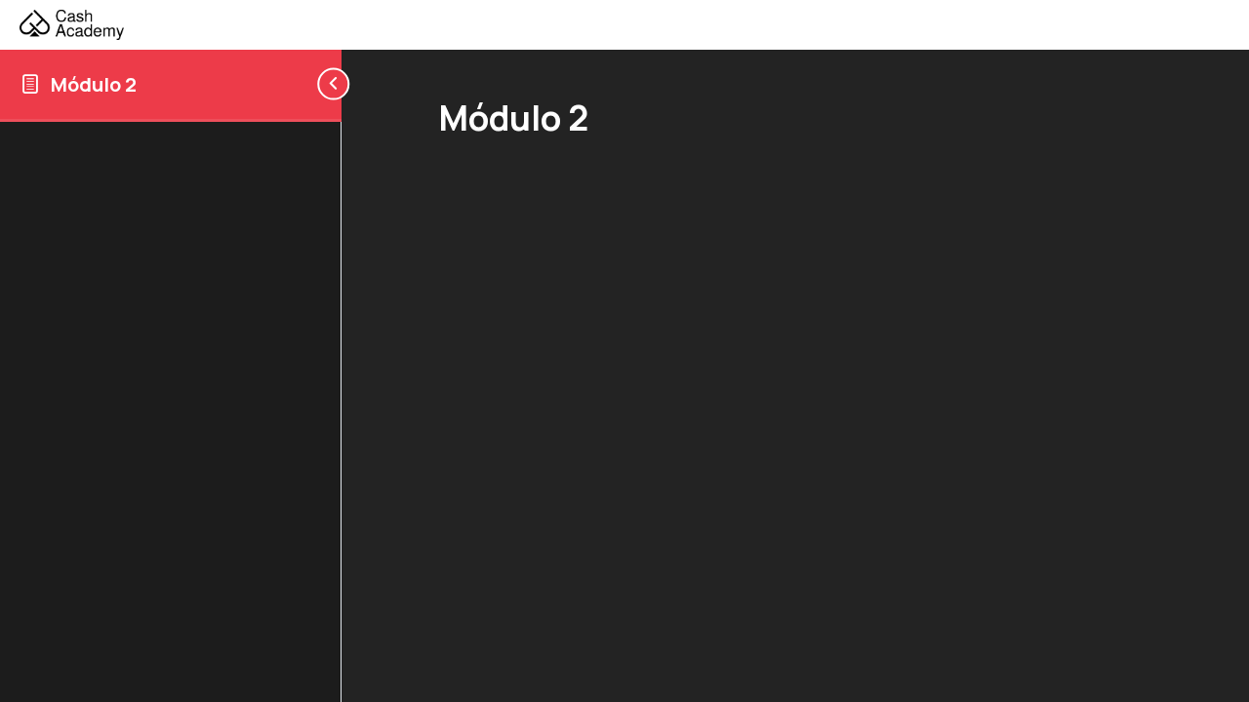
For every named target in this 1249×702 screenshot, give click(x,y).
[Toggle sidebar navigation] (326, 84)
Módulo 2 (94, 84)
